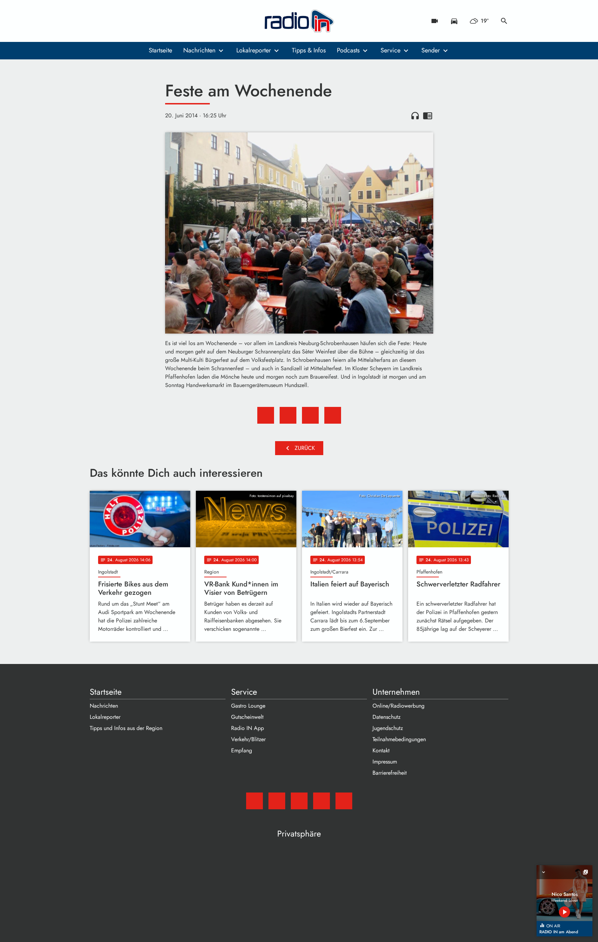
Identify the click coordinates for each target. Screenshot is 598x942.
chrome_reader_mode (428, 116)
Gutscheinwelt (247, 717)
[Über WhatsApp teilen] (310, 415)
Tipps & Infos (309, 50)
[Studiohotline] (153, 21)
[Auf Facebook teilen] (265, 415)
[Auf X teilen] (288, 415)
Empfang (241, 750)
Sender (430, 50)
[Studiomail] (97, 21)
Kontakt (381, 750)
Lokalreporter (253, 50)
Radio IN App (247, 728)
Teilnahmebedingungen (399, 739)
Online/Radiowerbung (398, 706)
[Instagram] (125, 21)
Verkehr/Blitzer (248, 739)
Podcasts (348, 50)
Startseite (160, 50)
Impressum (384, 762)
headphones (415, 116)
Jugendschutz (387, 728)
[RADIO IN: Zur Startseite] (299, 21)
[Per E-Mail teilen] (332, 415)
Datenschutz (386, 717)
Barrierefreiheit (389, 773)
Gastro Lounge (248, 706)
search (504, 21)
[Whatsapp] (139, 21)
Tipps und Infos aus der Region (126, 728)
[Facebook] (111, 21)
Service (390, 50)
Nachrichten (199, 50)
